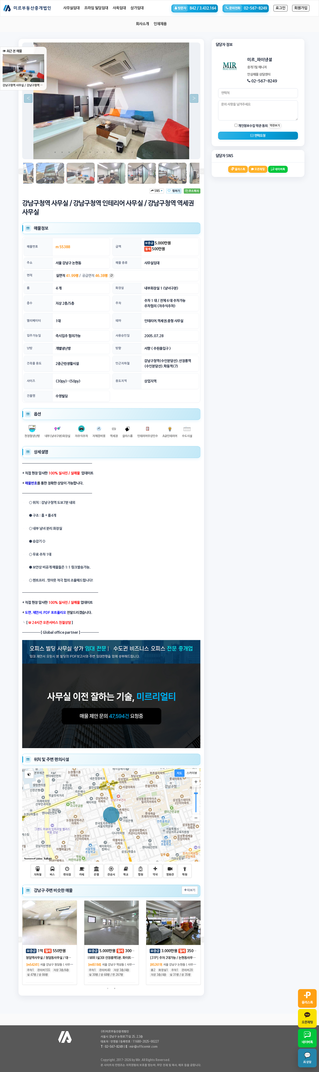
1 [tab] (48, 152)
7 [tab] (90, 152)
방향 (118, 348)
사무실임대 (71, 8)
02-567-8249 (264, 81)
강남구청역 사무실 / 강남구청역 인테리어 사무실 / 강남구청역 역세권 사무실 (23, 85)
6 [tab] (83, 152)
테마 (118, 320)
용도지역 (121, 381)
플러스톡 (239, 169)
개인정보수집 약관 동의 (252, 126)
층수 (29, 303)
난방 (29, 348)
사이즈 (31, 381)
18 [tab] (167, 152)
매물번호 (32, 246)
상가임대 (137, 8)
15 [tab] (146, 152)
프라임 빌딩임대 (96, 8)
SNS (157, 191)
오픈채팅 (259, 169)
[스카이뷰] (191, 773)
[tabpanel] (111, 100)
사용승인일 (123, 335)
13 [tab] (132, 152)
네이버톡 (279, 169)
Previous (26, 98)
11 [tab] (118, 152)
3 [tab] (62, 152)
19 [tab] (174, 152)
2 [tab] (55, 152)
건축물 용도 (34, 363)
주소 (29, 263)
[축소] (196, 817)
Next (192, 98)
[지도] (179, 773)
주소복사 (193, 191)
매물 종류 (122, 263)
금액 (118, 246)
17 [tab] (160, 152)
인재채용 (160, 24)
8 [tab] (97, 152)
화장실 (120, 288)
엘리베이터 (34, 320)
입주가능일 (34, 335)
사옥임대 (119, 8)
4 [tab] (69, 152)
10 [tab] (111, 152)
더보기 (190, 890)
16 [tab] (153, 152)
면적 (29, 275)
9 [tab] (104, 152)
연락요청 (260, 136)
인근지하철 (123, 363)
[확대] (196, 781)
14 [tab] (139, 152)
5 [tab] (76, 152)
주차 (118, 303)
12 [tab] (125, 152)
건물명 (31, 396)
